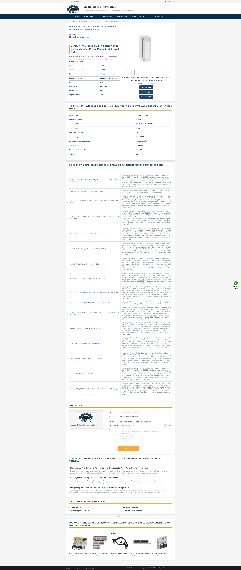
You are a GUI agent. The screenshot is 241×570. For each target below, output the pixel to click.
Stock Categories (90, 17)
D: (70, 74)
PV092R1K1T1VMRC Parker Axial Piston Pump (86, 191)
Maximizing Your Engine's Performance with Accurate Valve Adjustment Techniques (109, 468)
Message (110, 430)
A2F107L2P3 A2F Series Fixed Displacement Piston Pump (91, 234)
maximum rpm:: (74, 137)
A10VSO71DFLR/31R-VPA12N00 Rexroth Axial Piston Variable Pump (94, 293)
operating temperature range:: (80, 141)
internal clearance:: (76, 133)
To (109, 417)
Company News (106, 17)
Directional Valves (83, 21)
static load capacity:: (77, 70)
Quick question (114, 425)
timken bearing (122, 17)
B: (70, 82)
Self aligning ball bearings (160, 17)
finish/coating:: (75, 86)
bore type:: (73, 91)
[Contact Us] (236, 285)
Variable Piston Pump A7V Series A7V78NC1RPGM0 (88, 249)
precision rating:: (75, 78)
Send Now (128, 448)
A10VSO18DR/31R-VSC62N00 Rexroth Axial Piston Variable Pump (93, 389)
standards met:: (74, 146)
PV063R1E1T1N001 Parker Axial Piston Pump (86, 328)
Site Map (84, 568)
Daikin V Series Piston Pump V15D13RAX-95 (86, 344)
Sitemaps (91, 568)
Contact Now (146, 87)
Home (77, 17)
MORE (119, 516)
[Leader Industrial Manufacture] (73, 9)
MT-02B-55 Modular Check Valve (81, 374)
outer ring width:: (75, 120)
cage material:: (75, 95)
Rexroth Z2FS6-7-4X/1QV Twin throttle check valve (88, 278)
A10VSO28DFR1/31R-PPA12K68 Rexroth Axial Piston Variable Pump (94, 303)
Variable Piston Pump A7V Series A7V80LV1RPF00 (87, 264)
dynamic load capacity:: (78, 150)
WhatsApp (146, 92)
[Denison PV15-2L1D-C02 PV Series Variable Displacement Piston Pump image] (146, 46)
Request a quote (75, 1)
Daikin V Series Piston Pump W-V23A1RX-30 (86, 359)
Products (73, 21)
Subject (110, 421)
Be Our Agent (146, 97)
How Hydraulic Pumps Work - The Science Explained (94, 478)
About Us (69, 568)
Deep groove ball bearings (140, 17)
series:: (71, 154)
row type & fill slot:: (76, 124)
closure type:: (74, 115)
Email (109, 412)
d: (70, 66)
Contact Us (77, 568)
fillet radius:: (74, 128)
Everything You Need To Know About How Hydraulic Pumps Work (99, 488)
